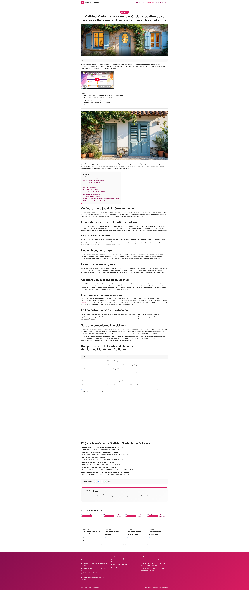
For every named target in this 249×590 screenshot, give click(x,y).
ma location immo (86, 302)
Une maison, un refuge (89, 185)
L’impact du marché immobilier (93, 182)
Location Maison (150, 2)
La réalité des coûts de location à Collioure (94, 180)
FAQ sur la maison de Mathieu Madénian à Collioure (96, 200)
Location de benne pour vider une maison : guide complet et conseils (134, 533)
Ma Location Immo (151, 587)
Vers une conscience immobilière (92, 196)
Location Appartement (139, 2)
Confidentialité (95, 587)
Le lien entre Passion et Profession (92, 194)
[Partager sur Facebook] (99, 481)
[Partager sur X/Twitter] (95, 481)
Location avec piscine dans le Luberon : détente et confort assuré (156, 533)
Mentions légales (85, 587)
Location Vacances (159, 2)
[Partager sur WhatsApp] (105, 481)
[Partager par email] (109, 481)
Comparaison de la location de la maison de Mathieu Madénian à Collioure (101, 198)
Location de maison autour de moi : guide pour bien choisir (91, 532)
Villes (166, 2)
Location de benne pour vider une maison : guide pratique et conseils (112, 533)
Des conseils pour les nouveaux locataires (96, 191)
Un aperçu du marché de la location (92, 189)
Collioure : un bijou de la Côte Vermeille (93, 178)
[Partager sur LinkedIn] (102, 481)
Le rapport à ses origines (90, 187)
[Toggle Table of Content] (85, 176)
